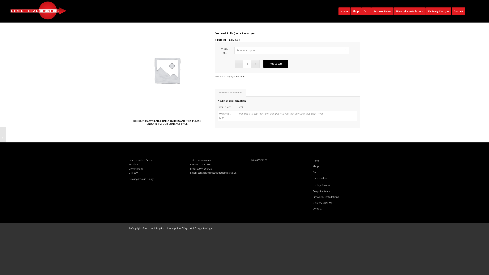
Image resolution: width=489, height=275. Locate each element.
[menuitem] (344, 11)
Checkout (322, 178)
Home (316, 160)
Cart (315, 172)
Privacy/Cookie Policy (141, 179)
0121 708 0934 (203, 160)
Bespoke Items (321, 191)
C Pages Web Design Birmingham (198, 228)
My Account (324, 185)
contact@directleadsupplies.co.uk (217, 172)
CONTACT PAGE (178, 123)
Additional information (230, 92)
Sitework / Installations (326, 197)
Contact (317, 208)
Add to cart (276, 63)
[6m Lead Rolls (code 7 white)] (3, 137)
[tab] (230, 92)
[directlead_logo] (38, 11)
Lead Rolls (239, 76)
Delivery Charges (323, 203)
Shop (316, 166)
